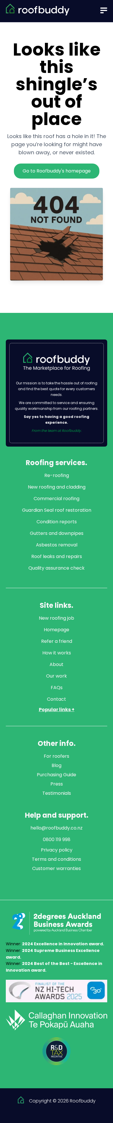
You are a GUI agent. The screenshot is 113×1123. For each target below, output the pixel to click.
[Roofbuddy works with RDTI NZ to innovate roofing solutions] (56, 1051)
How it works (56, 652)
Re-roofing (56, 475)
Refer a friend (56, 641)
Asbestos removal (56, 545)
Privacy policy (56, 850)
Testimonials (56, 793)
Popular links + (56, 709)
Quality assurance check (56, 568)
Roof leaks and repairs (56, 556)
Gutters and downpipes (56, 533)
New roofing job (56, 618)
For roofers (56, 756)
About (56, 664)
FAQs (57, 687)
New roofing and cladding (56, 487)
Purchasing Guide (56, 774)
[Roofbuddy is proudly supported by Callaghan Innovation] (56, 1020)
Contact (56, 699)
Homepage (56, 629)
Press (56, 784)
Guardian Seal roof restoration (56, 510)
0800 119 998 (56, 839)
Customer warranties (56, 868)
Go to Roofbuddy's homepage (57, 171)
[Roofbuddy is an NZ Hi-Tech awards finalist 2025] (56, 991)
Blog (56, 765)
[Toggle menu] (103, 10)
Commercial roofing (56, 498)
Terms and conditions (56, 859)
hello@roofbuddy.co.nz (56, 828)
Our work (56, 676)
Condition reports (57, 521)
